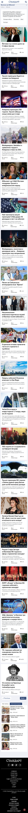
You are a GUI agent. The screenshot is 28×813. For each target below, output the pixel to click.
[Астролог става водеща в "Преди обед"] (6, 719)
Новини (3, 7)
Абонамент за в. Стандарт (14, 811)
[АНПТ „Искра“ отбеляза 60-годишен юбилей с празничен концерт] (14, 573)
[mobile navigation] (2, 2)
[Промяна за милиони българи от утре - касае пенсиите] (6, 710)
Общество (14, 775)
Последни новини (7, 19)
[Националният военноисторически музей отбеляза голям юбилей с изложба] (14, 303)
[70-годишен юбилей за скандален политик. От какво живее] (14, 640)
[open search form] (26, 2)
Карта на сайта (14, 809)
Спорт (14, 786)
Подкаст (14, 777)
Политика (16, 19)
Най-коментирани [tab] (16, 704)
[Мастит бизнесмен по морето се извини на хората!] (6, 737)
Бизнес (14, 783)
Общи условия (14, 799)
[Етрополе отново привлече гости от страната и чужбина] (14, 335)
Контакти (14, 807)
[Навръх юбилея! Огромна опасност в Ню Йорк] (14, 368)
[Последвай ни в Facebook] (8, 765)
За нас (14, 797)
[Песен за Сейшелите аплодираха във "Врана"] (14, 273)
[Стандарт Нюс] (14, 762)
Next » (23, 698)
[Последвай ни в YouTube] (12, 765)
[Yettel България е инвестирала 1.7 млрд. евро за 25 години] (14, 400)
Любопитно (14, 781)
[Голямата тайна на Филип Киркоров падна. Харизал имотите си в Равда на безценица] (6, 728)
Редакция (14, 801)
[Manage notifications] (24, 810)
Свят (22, 19)
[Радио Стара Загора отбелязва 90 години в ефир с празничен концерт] (14, 540)
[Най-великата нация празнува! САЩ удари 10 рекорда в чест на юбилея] (14, 205)
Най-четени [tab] (5, 704)
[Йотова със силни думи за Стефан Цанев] (14, 34)
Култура (5, 22)
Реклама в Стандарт (14, 805)
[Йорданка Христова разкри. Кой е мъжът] (6, 746)
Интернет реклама (14, 803)
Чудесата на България (14, 779)
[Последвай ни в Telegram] (20, 765)
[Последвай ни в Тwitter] (16, 765)
